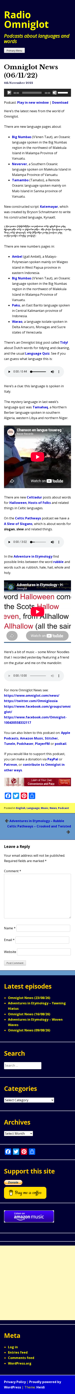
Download (60, 102)
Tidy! (64, 342)
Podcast (63, 808)
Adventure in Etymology (33, 556)
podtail (60, 743)
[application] (37, 93)
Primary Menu (14, 50)
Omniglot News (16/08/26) (29, 1014)
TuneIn (9, 743)
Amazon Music (31, 738)
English (20, 808)
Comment (12, 871)
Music (44, 808)
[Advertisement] (37, 1283)
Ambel (17, 256)
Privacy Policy (15, 1382)
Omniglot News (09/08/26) (29, 1030)
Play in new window (33, 102)
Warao (17, 321)
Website (10, 952)
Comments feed (21, 1358)
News (53, 808)
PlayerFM (42, 743)
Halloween (18, 502)
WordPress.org (19, 1363)
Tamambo (20, 180)
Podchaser (25, 743)
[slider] (63, 92)
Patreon (10, 764)
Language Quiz (37, 353)
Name (10, 928)
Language (33, 808)
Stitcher (51, 738)
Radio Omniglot (26, 19)
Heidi (40, 1387)
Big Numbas (21, 137)
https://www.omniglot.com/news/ (31, 695)
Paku (16, 305)
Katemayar (49, 206)
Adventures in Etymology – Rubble (36, 821)
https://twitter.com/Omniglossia (31, 701)
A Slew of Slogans (18, 524)
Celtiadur (34, 497)
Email (9, 940)
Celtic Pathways (28, 518)
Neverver (19, 164)
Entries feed (18, 1352)
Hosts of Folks (39, 502)
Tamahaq (40, 407)
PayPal (52, 759)
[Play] (9, 93)
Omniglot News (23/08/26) (29, 998)
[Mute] (55, 93)
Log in (13, 1347)
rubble (58, 562)
